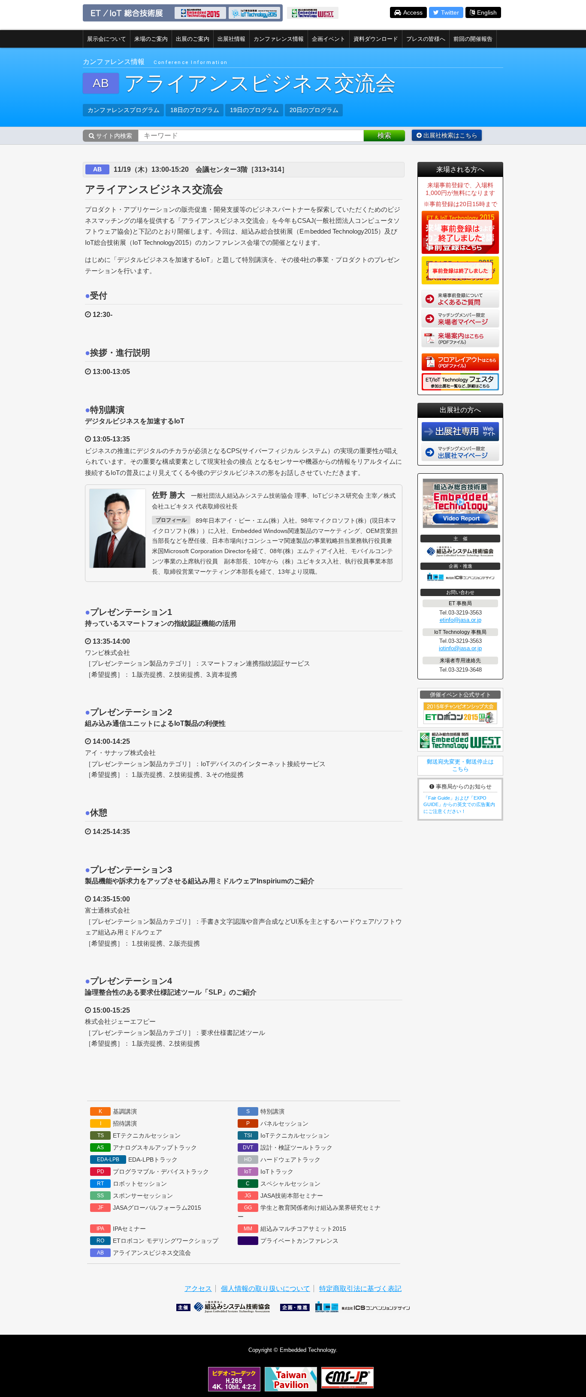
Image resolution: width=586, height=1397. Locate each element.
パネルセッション (277, 1123)
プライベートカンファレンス (299, 1240)
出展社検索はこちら (449, 135)
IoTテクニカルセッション (286, 1135)
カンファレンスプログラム (124, 110)
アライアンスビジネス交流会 (144, 1252)
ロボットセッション (132, 1183)
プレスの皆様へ (425, 39)
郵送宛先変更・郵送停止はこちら (460, 765)
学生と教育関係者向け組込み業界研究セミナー (309, 1212)
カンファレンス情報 (279, 39)
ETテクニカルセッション (139, 1135)
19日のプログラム (254, 110)
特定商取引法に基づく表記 (360, 1288)
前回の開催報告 (472, 39)
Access (413, 12)
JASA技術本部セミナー (284, 1195)
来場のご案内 (151, 39)
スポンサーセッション (135, 1195)
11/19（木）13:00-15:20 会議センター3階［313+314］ (201, 169)
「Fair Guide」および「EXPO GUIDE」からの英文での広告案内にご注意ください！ (459, 804)
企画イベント (328, 39)
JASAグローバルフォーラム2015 (150, 1207)
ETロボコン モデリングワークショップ (157, 1240)
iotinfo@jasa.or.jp (460, 648)
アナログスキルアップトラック (147, 1147)
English (487, 12)
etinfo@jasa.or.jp (460, 620)
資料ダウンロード (375, 39)
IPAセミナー (121, 1228)
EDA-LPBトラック (137, 1159)
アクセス (198, 1288)
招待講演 (118, 1123)
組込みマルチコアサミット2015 (295, 1228)
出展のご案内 (192, 39)
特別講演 (265, 1111)
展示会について (106, 39)
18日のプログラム (194, 110)
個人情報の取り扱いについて (265, 1288)
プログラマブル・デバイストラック (153, 1171)
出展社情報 (231, 39)
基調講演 (118, 1111)
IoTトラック (268, 1171)
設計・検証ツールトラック (287, 1147)
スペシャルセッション (283, 1183)
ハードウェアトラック (282, 1159)
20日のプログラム (314, 110)
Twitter (450, 12)
